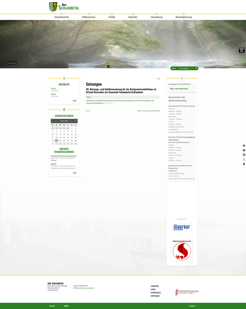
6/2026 (53, 94)
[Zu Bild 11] (136, 67)
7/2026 (53, 88)
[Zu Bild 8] (128, 67)
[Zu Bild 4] (119, 67)
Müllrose (53, 160)
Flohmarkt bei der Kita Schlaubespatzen (64, 156)
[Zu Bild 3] (116, 67)
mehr (74, 100)
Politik (112, 17)
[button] (7, 39)
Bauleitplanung (184, 17)
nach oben (192, 306)
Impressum (155, 295)
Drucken (145, 110)
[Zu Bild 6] (124, 67)
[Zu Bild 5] (121, 67)
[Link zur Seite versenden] (156, 79)
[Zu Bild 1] (112, 67)
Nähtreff (53, 164)
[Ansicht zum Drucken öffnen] (159, 79)
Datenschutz (156, 292)
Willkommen (88, 17)
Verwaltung (156, 17)
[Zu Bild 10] (133, 67)
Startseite (155, 286)
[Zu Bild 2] (114, 67)
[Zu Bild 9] (131, 67)
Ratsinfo (132, 17)
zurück (88, 110)
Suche (174, 68)
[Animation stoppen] (108, 66)
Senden (139, 110)
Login (153, 289)
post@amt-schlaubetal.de (86, 288)
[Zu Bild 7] (126, 67)
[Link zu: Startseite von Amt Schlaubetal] (63, 7)
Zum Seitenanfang (154, 110)
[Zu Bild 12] (138, 67)
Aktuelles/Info (61, 17)
